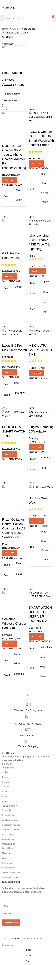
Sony (4, 797)
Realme (5, 782)
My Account (7, 853)
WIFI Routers (8, 834)
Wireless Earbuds (10, 820)
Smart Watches (9, 815)
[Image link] (8, 753)
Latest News (7, 848)
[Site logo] (8, 7)
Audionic (6, 772)
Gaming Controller (10, 830)
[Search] (53, 16)
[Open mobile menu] (28, 3)
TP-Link (5, 787)
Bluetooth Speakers (11, 825)
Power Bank (7, 810)
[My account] (28, 12)
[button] (36, 636)
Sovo (4, 791)
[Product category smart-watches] (28, 56)
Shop (15, 29)
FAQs (4, 858)
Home (5, 29)
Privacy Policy (8, 868)
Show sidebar (12, 94)
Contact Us (7, 863)
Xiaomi (5, 777)
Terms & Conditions (11, 872)
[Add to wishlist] (40, 601)
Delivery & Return (10, 878)
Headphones (8, 839)
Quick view (32, 601)
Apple (4, 801)
